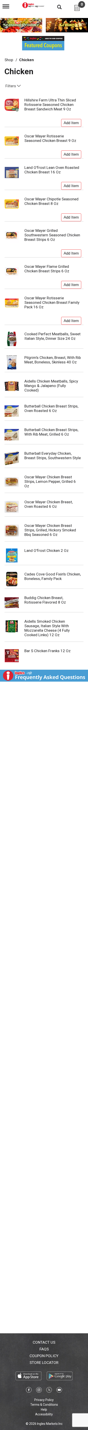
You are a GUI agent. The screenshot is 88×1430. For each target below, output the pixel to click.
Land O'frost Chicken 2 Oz (46, 550)
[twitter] (49, 1390)
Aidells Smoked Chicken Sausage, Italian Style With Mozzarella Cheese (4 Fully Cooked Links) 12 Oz (47, 628)
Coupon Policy (44, 1356)
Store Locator (44, 1362)
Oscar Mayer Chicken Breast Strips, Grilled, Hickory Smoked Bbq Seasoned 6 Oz (50, 530)
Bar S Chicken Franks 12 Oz (47, 651)
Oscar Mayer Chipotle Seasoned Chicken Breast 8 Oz (51, 201)
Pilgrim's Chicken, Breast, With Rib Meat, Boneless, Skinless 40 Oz (52, 359)
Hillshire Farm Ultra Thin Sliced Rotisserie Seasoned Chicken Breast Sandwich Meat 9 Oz (50, 104)
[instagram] (39, 1390)
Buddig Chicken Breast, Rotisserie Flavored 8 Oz (45, 599)
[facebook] (29, 1390)
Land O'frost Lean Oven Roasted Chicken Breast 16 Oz (51, 169)
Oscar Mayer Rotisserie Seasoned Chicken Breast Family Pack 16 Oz (51, 302)
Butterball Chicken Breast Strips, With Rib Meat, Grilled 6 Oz (51, 431)
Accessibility (44, 1414)
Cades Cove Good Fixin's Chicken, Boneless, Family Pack (52, 576)
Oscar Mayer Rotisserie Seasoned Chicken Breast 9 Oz (50, 138)
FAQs (44, 1349)
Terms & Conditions (44, 1404)
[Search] (56, 6)
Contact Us (44, 1342)
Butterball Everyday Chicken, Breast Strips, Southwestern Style (52, 455)
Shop (9, 60)
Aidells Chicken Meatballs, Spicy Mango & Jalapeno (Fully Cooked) (51, 385)
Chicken (26, 60)
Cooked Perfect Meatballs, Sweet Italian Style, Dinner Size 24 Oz (52, 336)
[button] (71, 122)
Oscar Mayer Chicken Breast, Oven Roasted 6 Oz (48, 504)
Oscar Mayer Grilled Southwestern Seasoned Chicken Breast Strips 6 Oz (52, 235)
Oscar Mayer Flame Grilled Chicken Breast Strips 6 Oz (46, 268)
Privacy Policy (44, 1400)
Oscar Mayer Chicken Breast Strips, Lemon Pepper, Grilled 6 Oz (50, 481)
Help (44, 1409)
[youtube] (59, 1390)
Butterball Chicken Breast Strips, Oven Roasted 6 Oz (51, 408)
